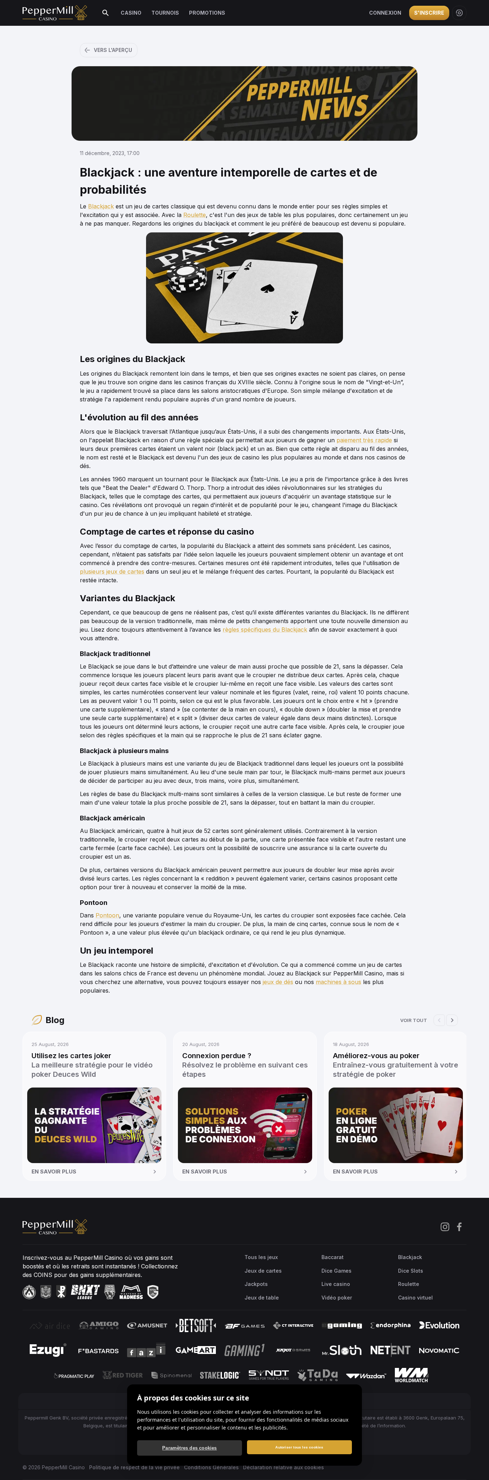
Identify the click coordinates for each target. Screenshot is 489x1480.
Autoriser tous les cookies (299, 1447)
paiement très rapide (364, 440)
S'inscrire (429, 13)
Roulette (194, 214)
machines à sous (338, 981)
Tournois (165, 13)
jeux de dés (278, 981)
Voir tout (413, 1020)
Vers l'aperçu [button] (113, 50)
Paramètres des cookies (189, 1448)
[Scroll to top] (474, 1463)
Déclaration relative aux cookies (283, 1467)
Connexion (385, 13)
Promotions (207, 13)
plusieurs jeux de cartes (112, 571)
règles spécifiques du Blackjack (265, 629)
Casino (131, 13)
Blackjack (101, 206)
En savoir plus (54, 1171)
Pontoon (107, 915)
